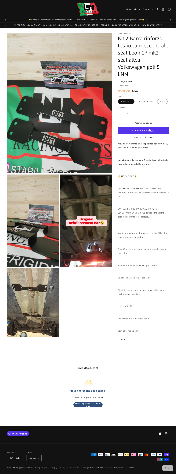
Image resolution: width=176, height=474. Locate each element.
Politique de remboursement (70, 468)
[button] (6, 9)
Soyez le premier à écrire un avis (88, 404)
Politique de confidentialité (93, 468)
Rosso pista (126, 101)
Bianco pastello (146, 101)
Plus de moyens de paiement (143, 137)
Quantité (121, 107)
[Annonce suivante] (171, 20)
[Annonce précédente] (5, 20)
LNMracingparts (18, 468)
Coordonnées (130, 468)
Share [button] (123, 339)
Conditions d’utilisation (114, 468)
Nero (162, 101)
